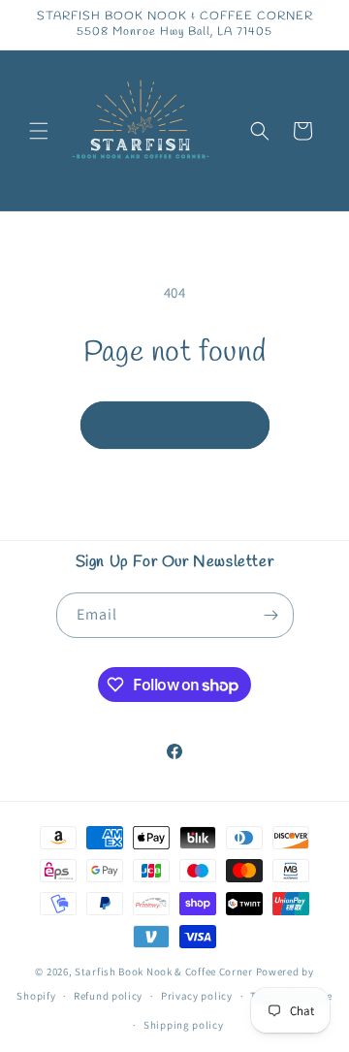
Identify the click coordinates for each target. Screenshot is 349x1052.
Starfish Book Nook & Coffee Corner (164, 971)
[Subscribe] (271, 615)
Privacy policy (197, 996)
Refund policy (108, 996)
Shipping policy (183, 1025)
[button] (38, 131)
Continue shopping (175, 425)
